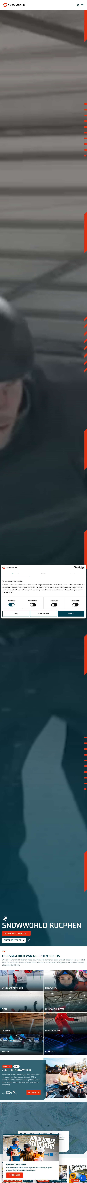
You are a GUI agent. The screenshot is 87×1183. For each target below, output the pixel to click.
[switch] (33, 604)
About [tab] (72, 574)
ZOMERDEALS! (14, 1175)
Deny (16, 614)
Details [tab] (43, 574)
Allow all (71, 614)
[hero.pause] (29, 940)
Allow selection (43, 614)
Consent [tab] (15, 574)
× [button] (57, 1136)
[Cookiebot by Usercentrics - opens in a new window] (75, 567)
